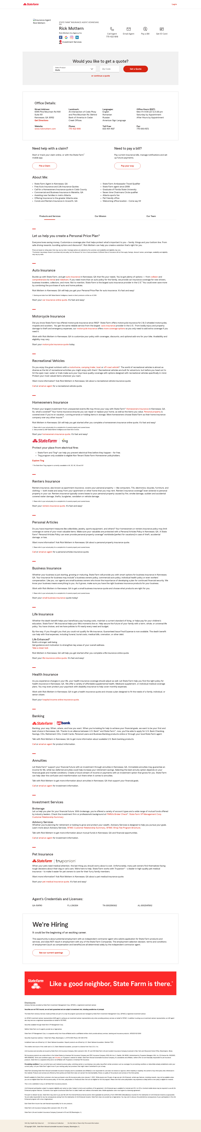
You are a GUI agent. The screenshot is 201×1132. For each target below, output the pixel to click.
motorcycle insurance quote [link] (55, 344)
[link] (128, 35)
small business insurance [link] (53, 598)
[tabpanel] (100, 116)
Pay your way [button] (127, 166)
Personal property (152, 412)
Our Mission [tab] (100, 216)
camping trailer (88, 367)
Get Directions (41, 120)
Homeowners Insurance (137, 409)
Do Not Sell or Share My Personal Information (83, 1123)
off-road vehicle (111, 367)
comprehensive (39, 280)
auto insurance (73, 277)
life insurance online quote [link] (54, 658)
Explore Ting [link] (38, 461)
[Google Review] (66, 37)
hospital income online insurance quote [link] (60, 700)
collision (154, 277)
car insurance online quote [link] (54, 300)
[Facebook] (60, 37)
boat (99, 367)
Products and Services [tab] (49, 216)
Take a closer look (40, 648)
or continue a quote (100, 76)
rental (52, 280)
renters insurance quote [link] (53, 506)
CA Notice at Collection (56, 1123)
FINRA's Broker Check (117, 814)
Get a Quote (135, 69)
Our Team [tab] (151, 216)
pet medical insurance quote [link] (55, 882)
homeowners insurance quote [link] (56, 434)
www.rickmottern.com (45, 129)
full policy (58, 1057)
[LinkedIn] (77, 37)
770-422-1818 (75, 129)
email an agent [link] (45, 386)
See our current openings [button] (51, 953)
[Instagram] (71, 37)
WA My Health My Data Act (34, 1123)
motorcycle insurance (87, 328)
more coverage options (114, 328)
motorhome (74, 367)
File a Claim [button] (44, 166)
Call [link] (34, 386)
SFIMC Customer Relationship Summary (86, 828)
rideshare (64, 280)
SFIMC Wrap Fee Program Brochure (123, 828)
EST (152, 109)
